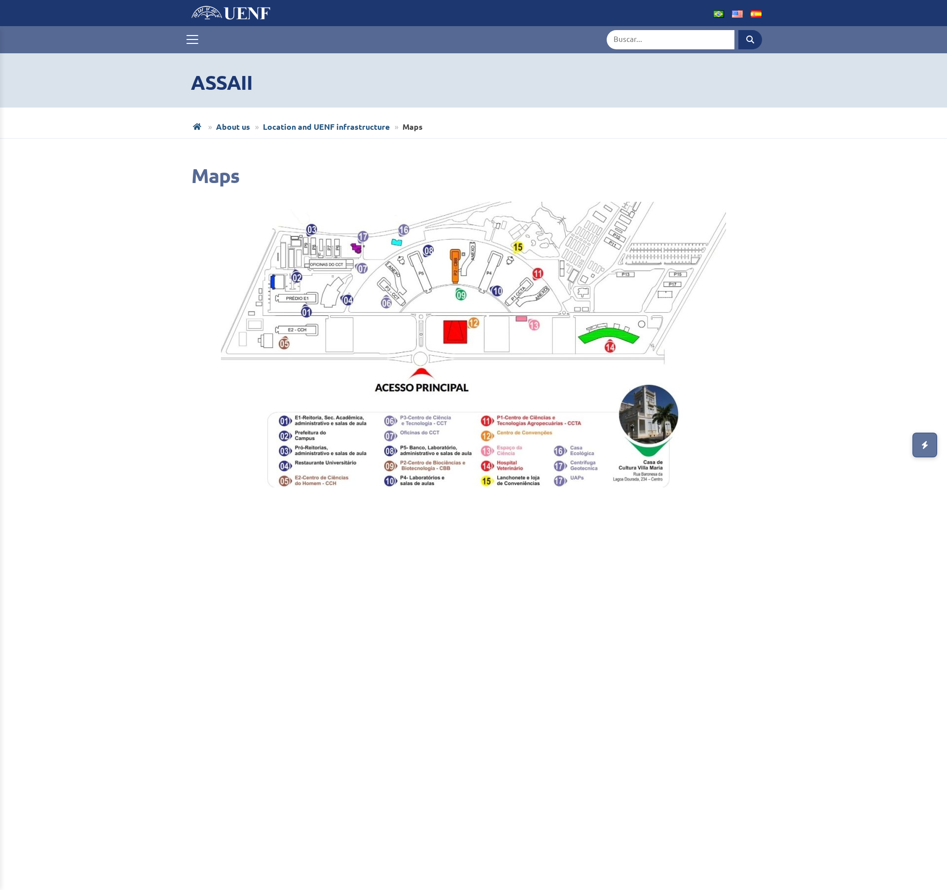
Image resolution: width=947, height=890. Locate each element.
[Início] (198, 126)
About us (233, 126)
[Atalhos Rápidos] (924, 445)
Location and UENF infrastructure (326, 126)
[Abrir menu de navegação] (192, 39)
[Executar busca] (750, 39)
